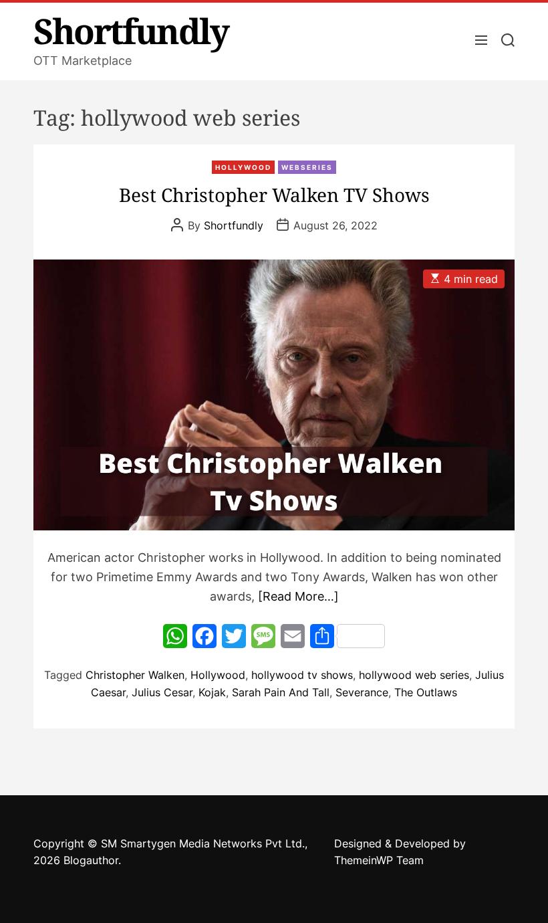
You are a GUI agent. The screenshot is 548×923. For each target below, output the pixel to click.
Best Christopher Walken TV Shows (274, 194)
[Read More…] (298, 596)
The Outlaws (425, 692)
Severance (361, 692)
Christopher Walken (135, 675)
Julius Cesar (162, 692)
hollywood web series (414, 675)
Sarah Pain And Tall (280, 692)
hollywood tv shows (302, 675)
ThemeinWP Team (379, 860)
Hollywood (243, 167)
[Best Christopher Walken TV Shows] (274, 395)
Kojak (212, 692)
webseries (307, 167)
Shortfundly (131, 30)
